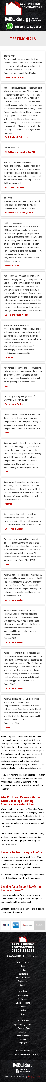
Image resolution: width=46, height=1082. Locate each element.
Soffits (23, 1010)
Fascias (23, 1006)
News (23, 1014)
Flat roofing (23, 995)
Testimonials (23, 981)
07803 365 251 (35, 26)
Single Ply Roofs (23, 977)
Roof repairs (23, 974)
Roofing (23, 970)
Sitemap (36, 956)
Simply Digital (34, 1076)
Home (23, 966)
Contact (23, 985)
